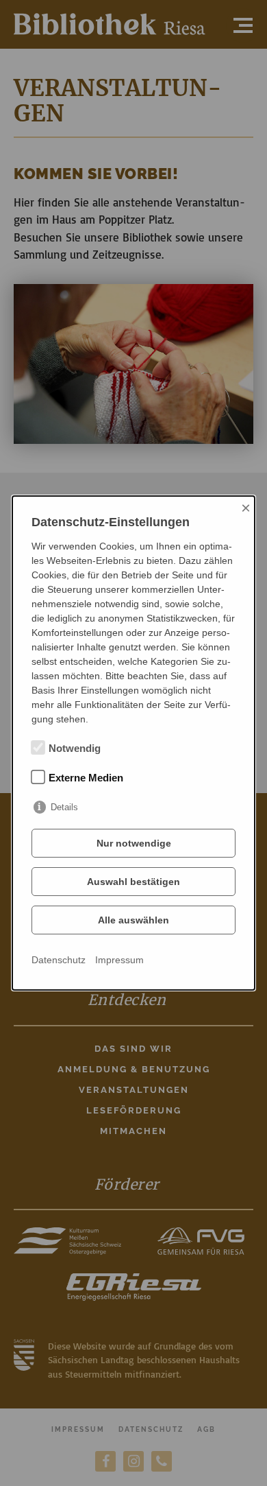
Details (64, 807)
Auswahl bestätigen (133, 881)
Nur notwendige (134, 843)
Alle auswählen (133, 920)
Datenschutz (58, 959)
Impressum (119, 959)
